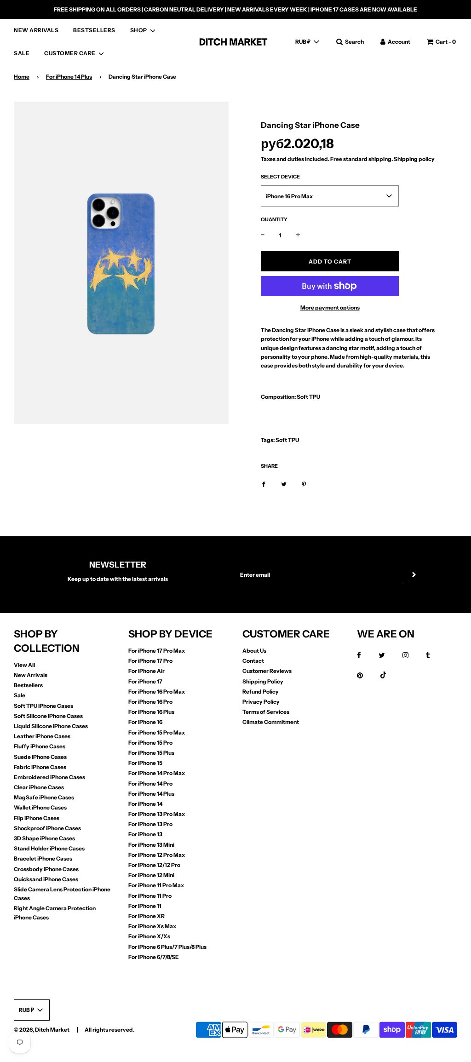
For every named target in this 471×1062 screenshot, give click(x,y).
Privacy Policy (261, 701)
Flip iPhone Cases (36, 818)
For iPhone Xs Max (152, 926)
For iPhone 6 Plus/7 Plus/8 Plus (167, 946)
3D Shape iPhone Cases (44, 838)
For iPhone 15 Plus (151, 752)
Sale (19, 695)
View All (24, 664)
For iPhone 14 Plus (69, 76)
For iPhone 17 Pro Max (156, 650)
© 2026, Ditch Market (41, 1029)
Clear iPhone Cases (39, 787)
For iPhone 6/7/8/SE (153, 956)
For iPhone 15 (145, 762)
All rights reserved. (109, 1029)
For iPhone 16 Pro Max (156, 691)
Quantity (274, 219)
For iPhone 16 (145, 721)
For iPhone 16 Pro (150, 701)
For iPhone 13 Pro (150, 824)
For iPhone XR (146, 916)
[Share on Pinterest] (304, 483)
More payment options (330, 307)
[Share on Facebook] (263, 483)
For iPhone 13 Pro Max (156, 813)
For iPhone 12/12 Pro (154, 864)
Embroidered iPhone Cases (49, 777)
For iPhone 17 (145, 681)
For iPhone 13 (145, 834)
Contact (253, 660)
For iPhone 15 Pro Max (156, 732)
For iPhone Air (146, 670)
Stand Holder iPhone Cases (49, 848)
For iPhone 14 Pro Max (156, 772)
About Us (254, 650)
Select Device (280, 176)
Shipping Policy (262, 681)
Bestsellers (28, 685)
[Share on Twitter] (283, 483)
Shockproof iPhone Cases (47, 828)
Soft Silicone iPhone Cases (48, 715)
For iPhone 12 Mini (151, 875)
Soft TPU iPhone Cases (43, 705)
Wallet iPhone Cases (40, 807)
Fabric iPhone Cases (40, 766)
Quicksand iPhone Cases (46, 879)
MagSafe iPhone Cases (44, 797)
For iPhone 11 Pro (150, 895)
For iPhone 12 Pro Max (156, 854)
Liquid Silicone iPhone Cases (51, 726)
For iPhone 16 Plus (151, 711)
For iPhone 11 (144, 905)
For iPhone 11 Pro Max (156, 885)
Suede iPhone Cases (40, 756)
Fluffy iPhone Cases (39, 746)
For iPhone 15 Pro (150, 742)
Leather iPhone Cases (42, 736)
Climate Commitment (270, 721)
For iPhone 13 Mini (151, 844)
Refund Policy (260, 691)
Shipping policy (414, 158)
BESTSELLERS (94, 30)
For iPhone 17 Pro (150, 660)
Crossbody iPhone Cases (46, 869)
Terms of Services (265, 711)
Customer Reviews (267, 670)
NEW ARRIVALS (36, 30)
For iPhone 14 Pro (150, 783)
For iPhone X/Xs (149, 936)
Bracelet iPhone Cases (43, 858)
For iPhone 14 (145, 803)
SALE (21, 53)
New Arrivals (30, 675)
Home (21, 76)
